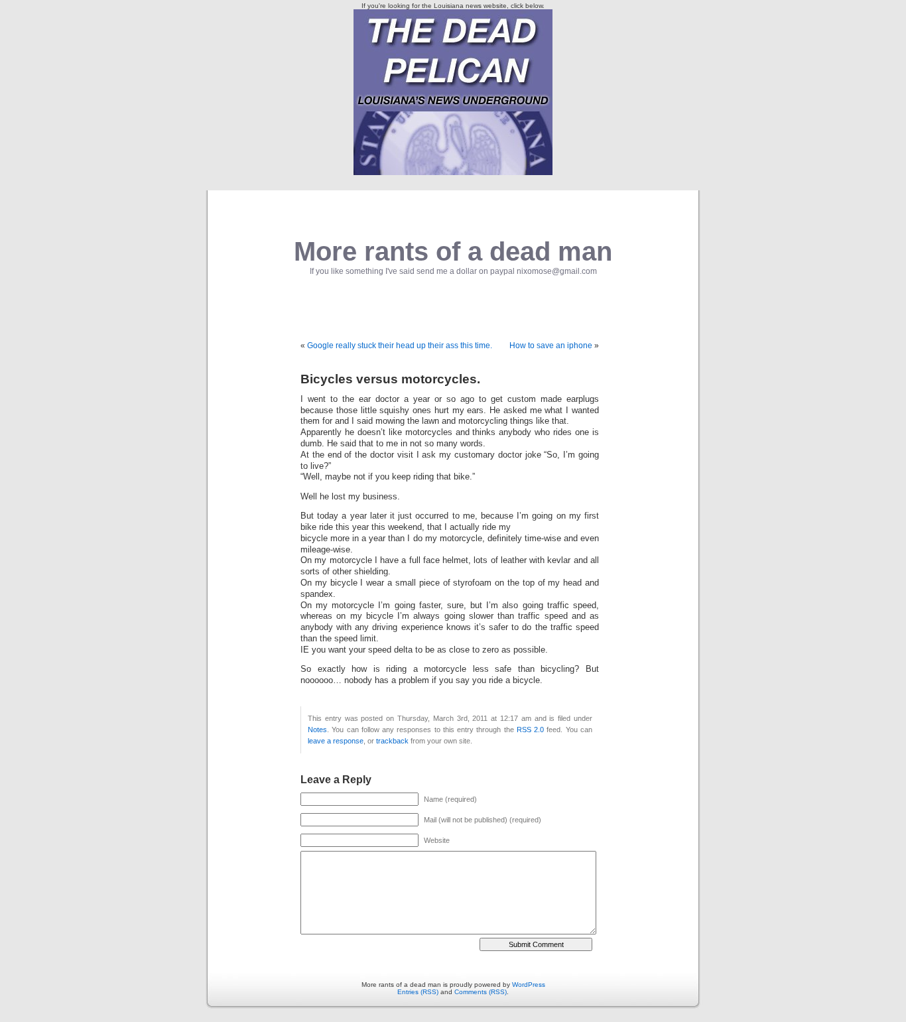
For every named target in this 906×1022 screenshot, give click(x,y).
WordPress (528, 984)
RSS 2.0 (530, 730)
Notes (317, 730)
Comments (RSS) (480, 991)
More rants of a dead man (453, 251)
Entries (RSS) (417, 991)
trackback (392, 741)
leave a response (335, 741)
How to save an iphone (550, 345)
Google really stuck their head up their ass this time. (399, 345)
